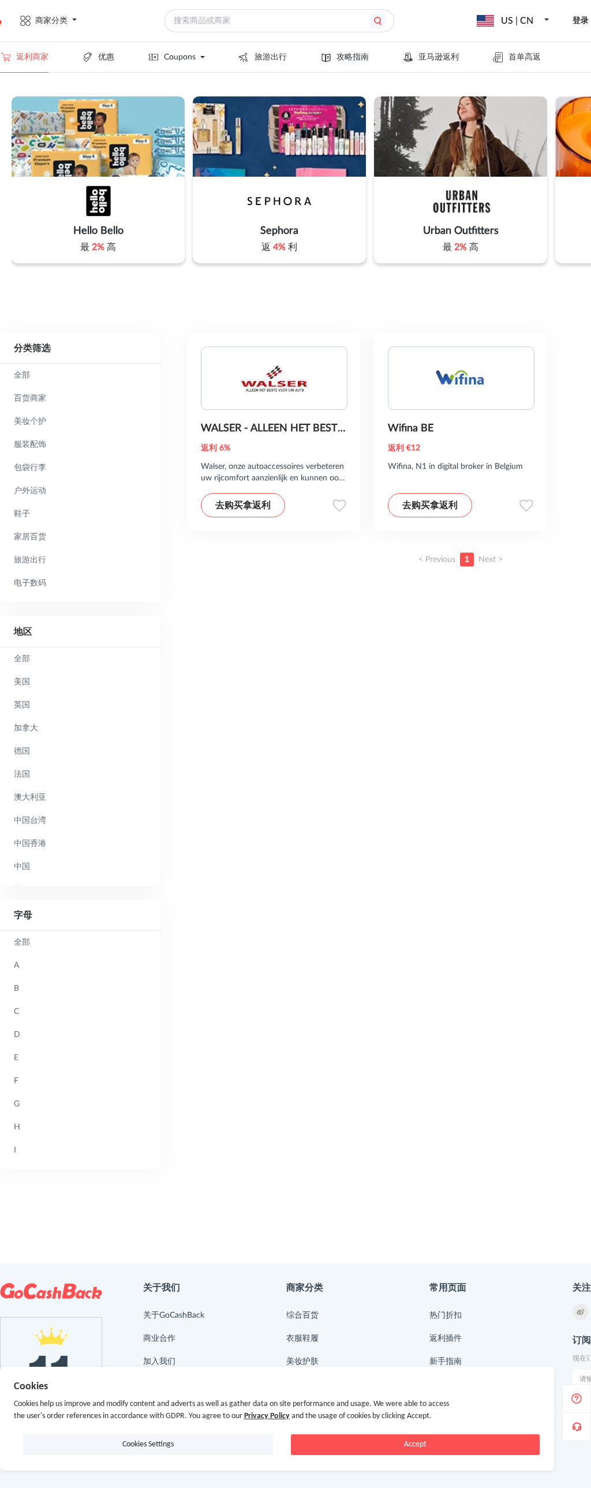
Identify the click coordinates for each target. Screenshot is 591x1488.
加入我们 (159, 1362)
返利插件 (445, 1338)
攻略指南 (352, 57)
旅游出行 (271, 57)
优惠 (106, 57)
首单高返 (524, 57)
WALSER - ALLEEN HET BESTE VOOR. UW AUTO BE (272, 429)
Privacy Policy (267, 1416)
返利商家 (32, 57)
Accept (415, 1444)
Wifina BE (410, 428)
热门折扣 (445, 1315)
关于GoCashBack (173, 1315)
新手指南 (445, 1362)
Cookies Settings (148, 1444)
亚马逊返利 (438, 57)
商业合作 (159, 1338)
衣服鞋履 (302, 1338)
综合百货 (302, 1315)
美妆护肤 (302, 1362)
